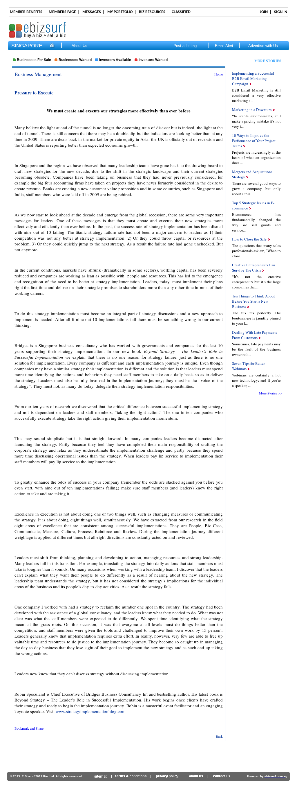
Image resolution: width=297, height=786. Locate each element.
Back (219, 736)
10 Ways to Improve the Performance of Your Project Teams (254, 140)
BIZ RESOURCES (152, 12)
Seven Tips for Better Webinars (248, 366)
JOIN (264, 12)
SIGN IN (280, 12)
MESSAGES (91, 12)
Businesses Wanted (75, 60)
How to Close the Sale (250, 239)
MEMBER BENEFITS (26, 12)
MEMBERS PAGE (62, 12)
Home (218, 74)
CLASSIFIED (181, 12)
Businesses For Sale (34, 60)
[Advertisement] (148, 758)
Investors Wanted (153, 60)
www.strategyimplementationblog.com (91, 711)
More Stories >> (270, 393)
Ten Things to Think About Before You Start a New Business (253, 301)
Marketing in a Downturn (252, 109)
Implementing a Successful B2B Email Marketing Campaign (253, 78)
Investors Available (115, 60)
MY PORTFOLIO (120, 12)
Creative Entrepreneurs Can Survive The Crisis (253, 267)
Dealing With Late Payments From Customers (254, 335)
